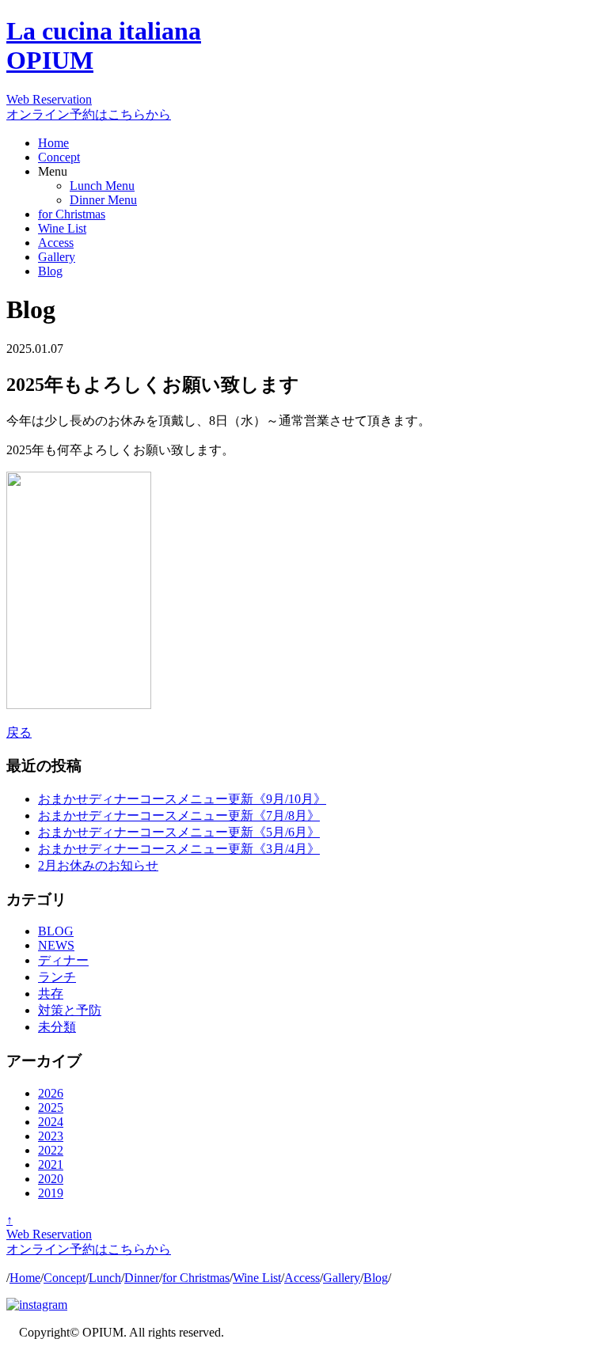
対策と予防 (69, 1010)
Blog (50, 271)
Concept (59, 157)
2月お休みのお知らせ (98, 865)
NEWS (56, 945)
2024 (50, 1121)
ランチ (57, 977)
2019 (50, 1193)
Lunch (105, 1277)
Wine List (62, 228)
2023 (50, 1136)
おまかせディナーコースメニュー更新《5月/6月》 (179, 832)
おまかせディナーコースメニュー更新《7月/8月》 (179, 815)
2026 (50, 1093)
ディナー (63, 960)
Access (56, 242)
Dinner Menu (103, 200)
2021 (50, 1164)
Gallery (56, 257)
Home (53, 143)
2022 (50, 1150)
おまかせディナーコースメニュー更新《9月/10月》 (182, 799)
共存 (50, 993)
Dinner (141, 1277)
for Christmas (71, 214)
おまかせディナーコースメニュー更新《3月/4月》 (179, 848)
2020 (50, 1178)
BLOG (56, 931)
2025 (50, 1107)
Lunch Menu (102, 185)
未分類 (57, 1027)
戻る (19, 732)
